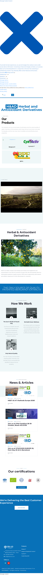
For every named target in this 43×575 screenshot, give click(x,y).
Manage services (4, 82)
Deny (5, 87)
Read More (10, 403)
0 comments (18, 398)
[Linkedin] (5, 563)
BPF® (21, 161)
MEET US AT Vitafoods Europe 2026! (21, 400)
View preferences (11, 87)
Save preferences (20, 87)
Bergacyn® (12, 147)
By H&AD (11, 398)
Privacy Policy (3, 91)
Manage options (4, 80)
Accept (2, 87)
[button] (21, 33)
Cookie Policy (3, 89)
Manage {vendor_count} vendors (8, 84)
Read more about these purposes (8, 85)
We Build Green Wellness (31, 322)
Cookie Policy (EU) (25, 556)
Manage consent (4, 574)
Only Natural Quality (11, 353)
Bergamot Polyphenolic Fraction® (28, 551)
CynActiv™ (31, 146)
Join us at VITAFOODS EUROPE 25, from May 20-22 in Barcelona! (21, 449)
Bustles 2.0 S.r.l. (30, 570)
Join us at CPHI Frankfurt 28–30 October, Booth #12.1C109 (20, 424)
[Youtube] (8, 563)
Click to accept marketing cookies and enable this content (21, 197)
